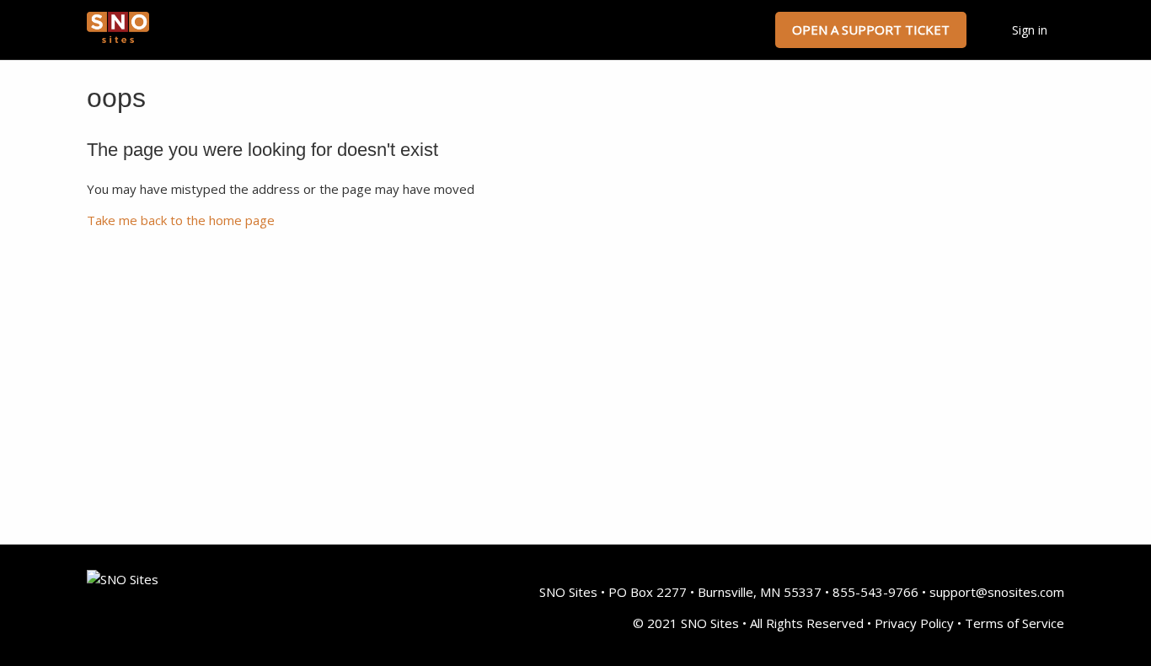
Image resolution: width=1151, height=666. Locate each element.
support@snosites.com (996, 591)
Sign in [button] (1029, 30)
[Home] (118, 38)
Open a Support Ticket (871, 29)
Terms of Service (1014, 623)
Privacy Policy (914, 623)
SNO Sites (568, 591)
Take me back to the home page (181, 220)
